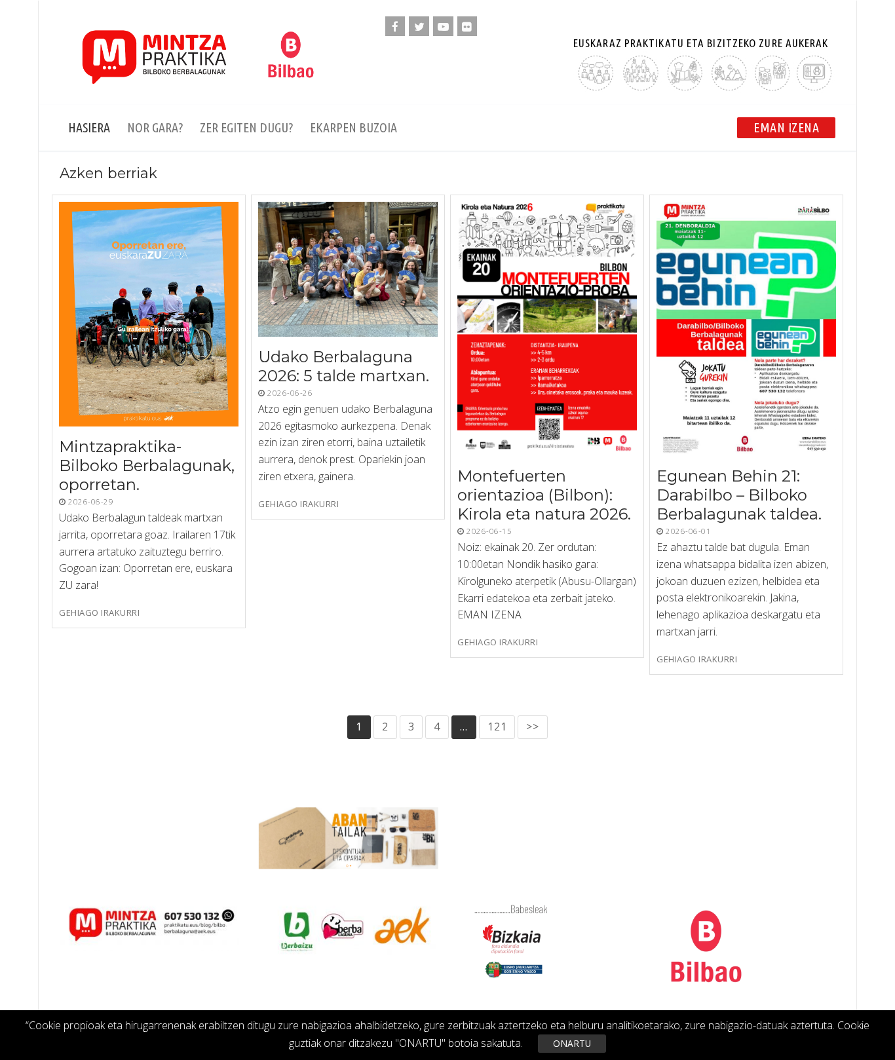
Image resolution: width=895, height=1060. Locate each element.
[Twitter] (419, 26)
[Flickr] (467, 26)
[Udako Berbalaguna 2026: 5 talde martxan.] (348, 269)
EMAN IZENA (786, 127)
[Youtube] (443, 26)
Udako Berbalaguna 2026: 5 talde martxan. (343, 366)
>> (532, 726)
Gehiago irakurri (99, 613)
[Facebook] (395, 26)
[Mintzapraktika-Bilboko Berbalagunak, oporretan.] (148, 314)
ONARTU (572, 1043)
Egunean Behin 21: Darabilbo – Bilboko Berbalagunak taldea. (739, 494)
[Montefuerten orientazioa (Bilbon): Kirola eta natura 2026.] (547, 329)
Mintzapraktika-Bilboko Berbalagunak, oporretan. (147, 465)
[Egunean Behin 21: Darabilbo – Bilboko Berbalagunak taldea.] (746, 329)
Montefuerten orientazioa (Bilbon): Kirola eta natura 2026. (544, 494)
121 (496, 726)
